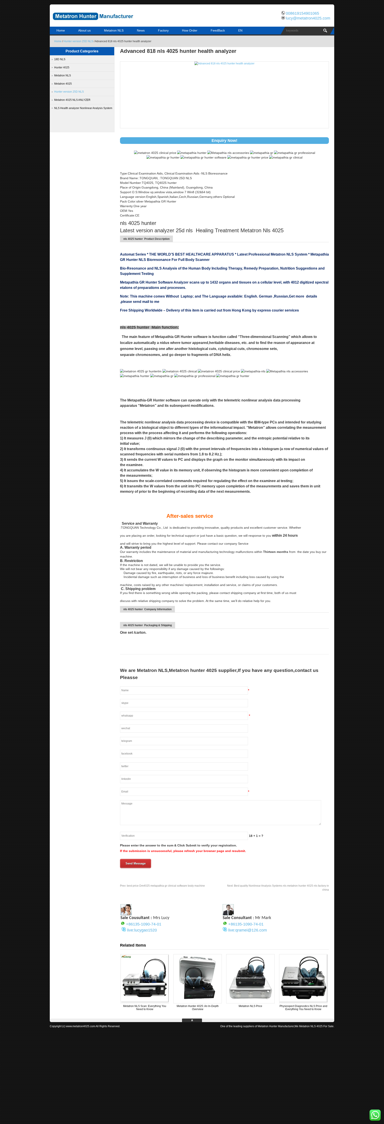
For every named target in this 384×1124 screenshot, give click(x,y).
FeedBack (218, 30)
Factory (163, 30)
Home (60, 30)
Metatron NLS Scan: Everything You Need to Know (144, 1008)
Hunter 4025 (61, 67)
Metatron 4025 (63, 83)
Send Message (136, 863)
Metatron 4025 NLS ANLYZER (72, 99)
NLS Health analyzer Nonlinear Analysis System (83, 108)
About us (84, 30)
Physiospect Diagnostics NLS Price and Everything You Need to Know (303, 1008)
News (141, 30)
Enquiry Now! (224, 140)
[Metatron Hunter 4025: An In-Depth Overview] (198, 1001)
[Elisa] (126, 914)
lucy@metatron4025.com (308, 18)
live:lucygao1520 (142, 930)
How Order (189, 30)
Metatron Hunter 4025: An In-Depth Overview (198, 1008)
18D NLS (59, 59)
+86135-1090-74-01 (143, 924)
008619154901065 (302, 13)
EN (240, 30)
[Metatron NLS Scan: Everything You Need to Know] (145, 1001)
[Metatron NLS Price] (250, 1001)
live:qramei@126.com (247, 930)
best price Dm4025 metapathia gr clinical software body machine (162, 885)
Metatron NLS (114, 30)
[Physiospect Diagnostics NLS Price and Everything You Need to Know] (303, 1001)
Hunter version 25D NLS (78, 41)
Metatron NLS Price (250, 1006)
